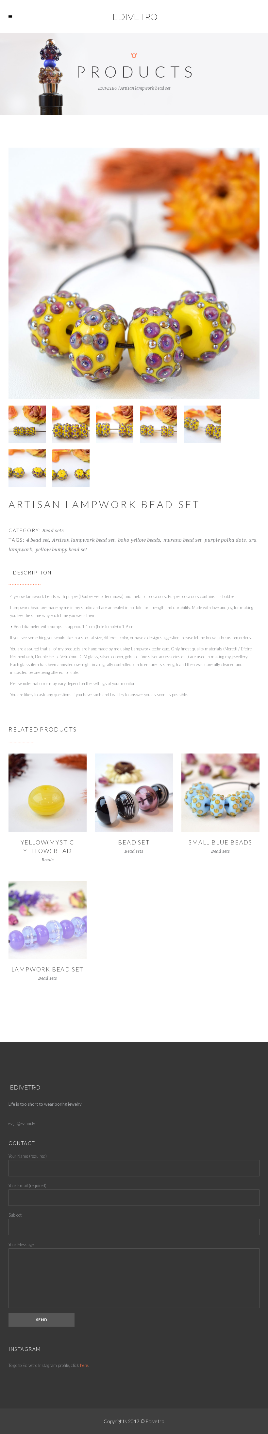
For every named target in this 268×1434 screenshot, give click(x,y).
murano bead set (182, 540)
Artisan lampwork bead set (83, 540)
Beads (48, 859)
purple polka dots (225, 540)
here (84, 1365)
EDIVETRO (107, 88)
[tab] (134, 572)
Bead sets (53, 531)
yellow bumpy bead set (61, 550)
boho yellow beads (139, 540)
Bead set (134, 842)
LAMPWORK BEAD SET (47, 969)
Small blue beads (220, 842)
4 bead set (37, 540)
